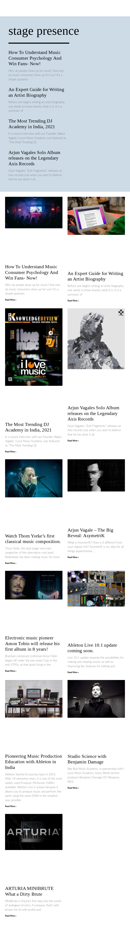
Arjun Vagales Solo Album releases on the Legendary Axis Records (34, 158)
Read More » (10, 300)
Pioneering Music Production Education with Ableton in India (33, 761)
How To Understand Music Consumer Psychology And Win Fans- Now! (34, 58)
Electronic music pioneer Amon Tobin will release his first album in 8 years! (32, 643)
